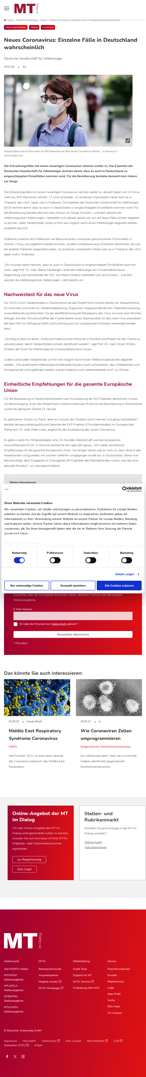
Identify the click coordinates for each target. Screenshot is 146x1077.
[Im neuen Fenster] (15, 1057)
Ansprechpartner (48, 975)
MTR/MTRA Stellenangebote (13, 999)
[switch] (52, 559)
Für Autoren (115, 1013)
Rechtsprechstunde (50, 969)
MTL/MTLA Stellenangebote (13, 988)
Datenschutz (13, 543)
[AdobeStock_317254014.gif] (68, 111)
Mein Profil (114, 994)
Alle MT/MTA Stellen (16, 969)
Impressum (32, 543)
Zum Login (24, 869)
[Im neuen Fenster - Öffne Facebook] (7, 1057)
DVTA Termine (81, 981)
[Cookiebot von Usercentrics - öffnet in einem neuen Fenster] (125, 489)
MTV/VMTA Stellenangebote (13, 1009)
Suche (111, 1000)
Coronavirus (48, 27)
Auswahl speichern (73, 585)
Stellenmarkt (93, 842)
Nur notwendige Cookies (26, 585)
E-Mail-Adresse (22, 609)
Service (112, 961)
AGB (116, 1041)
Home (10, 20)
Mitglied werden (48, 981)
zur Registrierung (29, 859)
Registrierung (115, 981)
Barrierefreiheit (95, 1041)
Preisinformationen (119, 969)
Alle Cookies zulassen (119, 585)
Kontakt (112, 975)
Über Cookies (73, 1041)
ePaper (38, 1045)
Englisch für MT (82, 975)
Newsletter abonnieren (73, 634)
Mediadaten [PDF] (14, 1045)
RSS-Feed (114, 1006)
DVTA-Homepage (49, 988)
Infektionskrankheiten (16, 27)
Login (111, 988)
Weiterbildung (81, 961)
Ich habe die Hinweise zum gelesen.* (48, 624)
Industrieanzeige (95, 847)
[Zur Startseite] (26, 8)
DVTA (42, 961)
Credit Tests (80, 969)
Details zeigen (124, 574)
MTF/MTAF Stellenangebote (13, 977)
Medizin (34, 27)
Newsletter (29, 1041)
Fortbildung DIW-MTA (86, 988)
